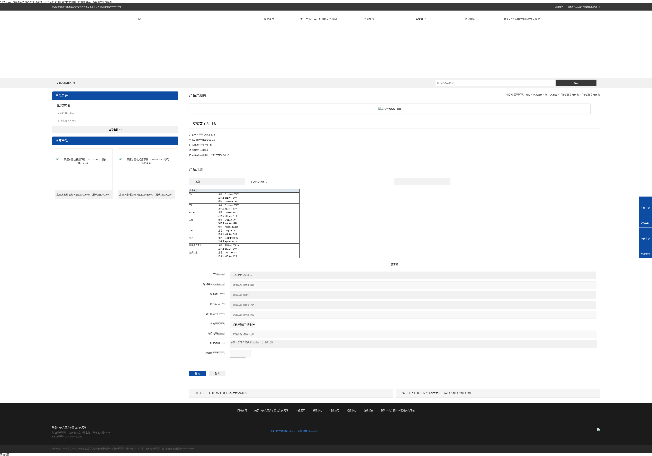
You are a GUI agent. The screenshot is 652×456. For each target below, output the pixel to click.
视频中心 (351, 410)
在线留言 (368, 410)
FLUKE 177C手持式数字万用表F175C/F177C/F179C (442, 393)
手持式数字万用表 (66, 120)
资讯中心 (470, 19)
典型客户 (421, 19)
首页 (528, 95)
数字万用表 (551, 95)
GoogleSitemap (187, 448)
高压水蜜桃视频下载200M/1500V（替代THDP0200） (146, 194)
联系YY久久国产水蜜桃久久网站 (582, 7)
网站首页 (269, 19)
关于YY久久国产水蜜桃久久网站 (318, 19)
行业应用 (334, 410)
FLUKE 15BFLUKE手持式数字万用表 (227, 393)
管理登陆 (177, 448)
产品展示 (369, 19)
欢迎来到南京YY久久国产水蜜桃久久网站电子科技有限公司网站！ (87, 7)
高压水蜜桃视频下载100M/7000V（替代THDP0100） (83, 194)
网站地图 (5, 454)
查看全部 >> (115, 129)
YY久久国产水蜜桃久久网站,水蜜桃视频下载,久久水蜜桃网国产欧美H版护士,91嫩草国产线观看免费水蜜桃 (56, 2)
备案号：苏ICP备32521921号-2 (129, 448)
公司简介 (559, 7)
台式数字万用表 (65, 113)
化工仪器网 (167, 448)
